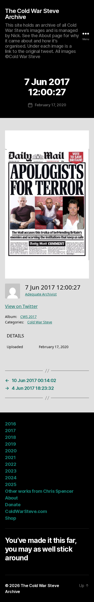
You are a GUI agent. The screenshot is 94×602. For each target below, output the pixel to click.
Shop (10, 518)
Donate (12, 504)
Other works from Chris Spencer (39, 491)
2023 (10, 471)
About (11, 498)
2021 (10, 457)
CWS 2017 (28, 317)
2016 (10, 423)
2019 (10, 444)
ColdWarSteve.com (26, 511)
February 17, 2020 (50, 104)
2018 (10, 437)
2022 (10, 464)
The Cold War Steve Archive (32, 14)
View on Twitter (21, 306)
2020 (11, 450)
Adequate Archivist (41, 294)
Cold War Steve (39, 322)
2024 (10, 477)
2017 (10, 430)
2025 (10, 484)
